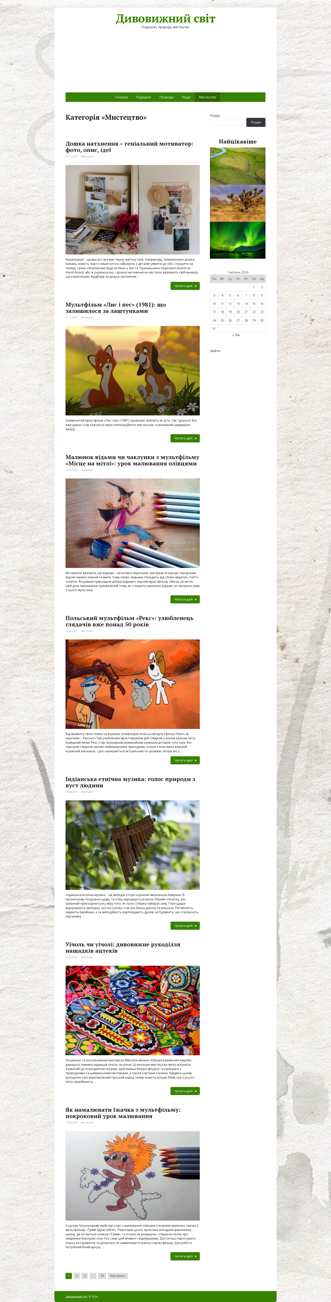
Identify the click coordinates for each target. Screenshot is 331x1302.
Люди (186, 97)
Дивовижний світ (165, 18)
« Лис (236, 335)
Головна (121, 97)
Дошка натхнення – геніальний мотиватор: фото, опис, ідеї (129, 147)
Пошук (215, 115)
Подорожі (143, 97)
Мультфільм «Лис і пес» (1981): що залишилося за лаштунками (116, 308)
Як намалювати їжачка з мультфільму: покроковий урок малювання (123, 1113)
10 (102, 1276)
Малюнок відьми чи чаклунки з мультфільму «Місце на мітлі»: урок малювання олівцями (132, 460)
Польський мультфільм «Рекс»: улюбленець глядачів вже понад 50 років (129, 621)
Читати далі (183, 286)
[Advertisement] (165, 63)
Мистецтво (87, 156)
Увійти (215, 351)
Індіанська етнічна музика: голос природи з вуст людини (130, 782)
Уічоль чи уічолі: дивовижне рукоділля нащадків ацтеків (123, 947)
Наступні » (118, 1276)
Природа (166, 97)
